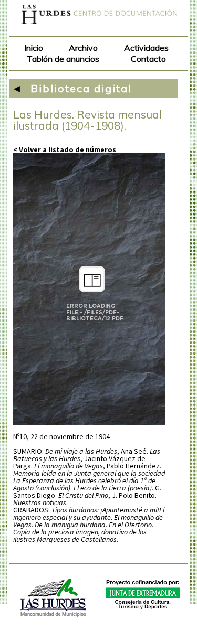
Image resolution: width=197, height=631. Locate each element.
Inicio (33, 47)
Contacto (148, 59)
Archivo (83, 47)
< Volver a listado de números (64, 149)
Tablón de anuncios (63, 59)
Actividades (146, 47)
